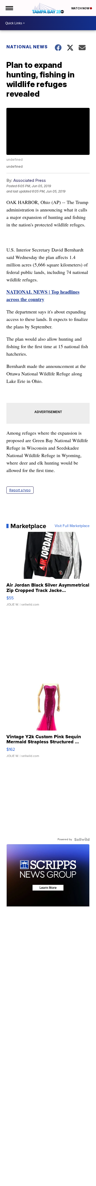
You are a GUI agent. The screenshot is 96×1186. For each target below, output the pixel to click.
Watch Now (80, 8)
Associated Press (29, 180)
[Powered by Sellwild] (82, 839)
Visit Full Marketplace (72, 526)
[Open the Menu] (9, 8)
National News (27, 46)
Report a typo (20, 490)
